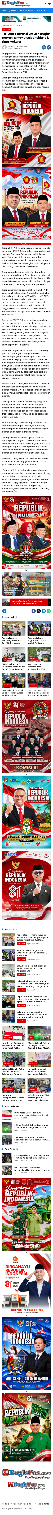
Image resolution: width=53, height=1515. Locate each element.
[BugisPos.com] (16, 3)
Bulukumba (8, 1064)
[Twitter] (39, 611)
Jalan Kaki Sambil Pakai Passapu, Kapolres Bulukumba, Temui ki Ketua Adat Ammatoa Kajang (13, 1071)
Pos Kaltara (8, 1037)
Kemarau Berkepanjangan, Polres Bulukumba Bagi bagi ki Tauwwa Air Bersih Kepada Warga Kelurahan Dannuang (13, 1098)
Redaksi (5, 1504)
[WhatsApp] (49, 611)
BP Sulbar (11, 46)
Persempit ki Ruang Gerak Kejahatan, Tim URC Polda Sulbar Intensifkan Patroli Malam (31, 1156)
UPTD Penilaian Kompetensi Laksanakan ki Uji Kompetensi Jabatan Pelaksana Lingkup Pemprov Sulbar (32, 1168)
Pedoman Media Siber (23, 1504)
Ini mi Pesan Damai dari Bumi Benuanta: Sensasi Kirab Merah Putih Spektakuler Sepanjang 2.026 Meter (13, 1045)
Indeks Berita (43, 1504)
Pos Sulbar (6, 30)
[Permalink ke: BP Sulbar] (5, 47)
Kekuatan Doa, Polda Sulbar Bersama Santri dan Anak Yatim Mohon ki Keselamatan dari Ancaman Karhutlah (38, 693)
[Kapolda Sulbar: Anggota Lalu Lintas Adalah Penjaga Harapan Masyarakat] (39, 628)
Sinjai (31, 1037)
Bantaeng (33, 1090)
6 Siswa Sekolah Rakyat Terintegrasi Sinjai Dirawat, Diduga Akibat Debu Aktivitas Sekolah (39, 1045)
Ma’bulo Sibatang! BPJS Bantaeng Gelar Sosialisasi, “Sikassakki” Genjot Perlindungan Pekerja (38, 1098)
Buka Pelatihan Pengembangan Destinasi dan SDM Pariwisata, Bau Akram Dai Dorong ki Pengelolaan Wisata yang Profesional (38, 667)
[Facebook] (34, 611)
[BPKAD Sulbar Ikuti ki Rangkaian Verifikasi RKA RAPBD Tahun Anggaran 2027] (13, 654)
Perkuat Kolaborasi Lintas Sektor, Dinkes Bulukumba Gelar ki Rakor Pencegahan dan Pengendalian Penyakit (39, 1071)
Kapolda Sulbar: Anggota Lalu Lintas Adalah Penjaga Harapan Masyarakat (38, 640)
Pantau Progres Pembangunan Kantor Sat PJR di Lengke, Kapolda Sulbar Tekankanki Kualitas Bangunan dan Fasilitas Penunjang (13, 640)
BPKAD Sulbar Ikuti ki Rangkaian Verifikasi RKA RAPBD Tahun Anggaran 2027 (13, 667)
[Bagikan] (49, 47)
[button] (45, 3)
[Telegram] (44, 611)
